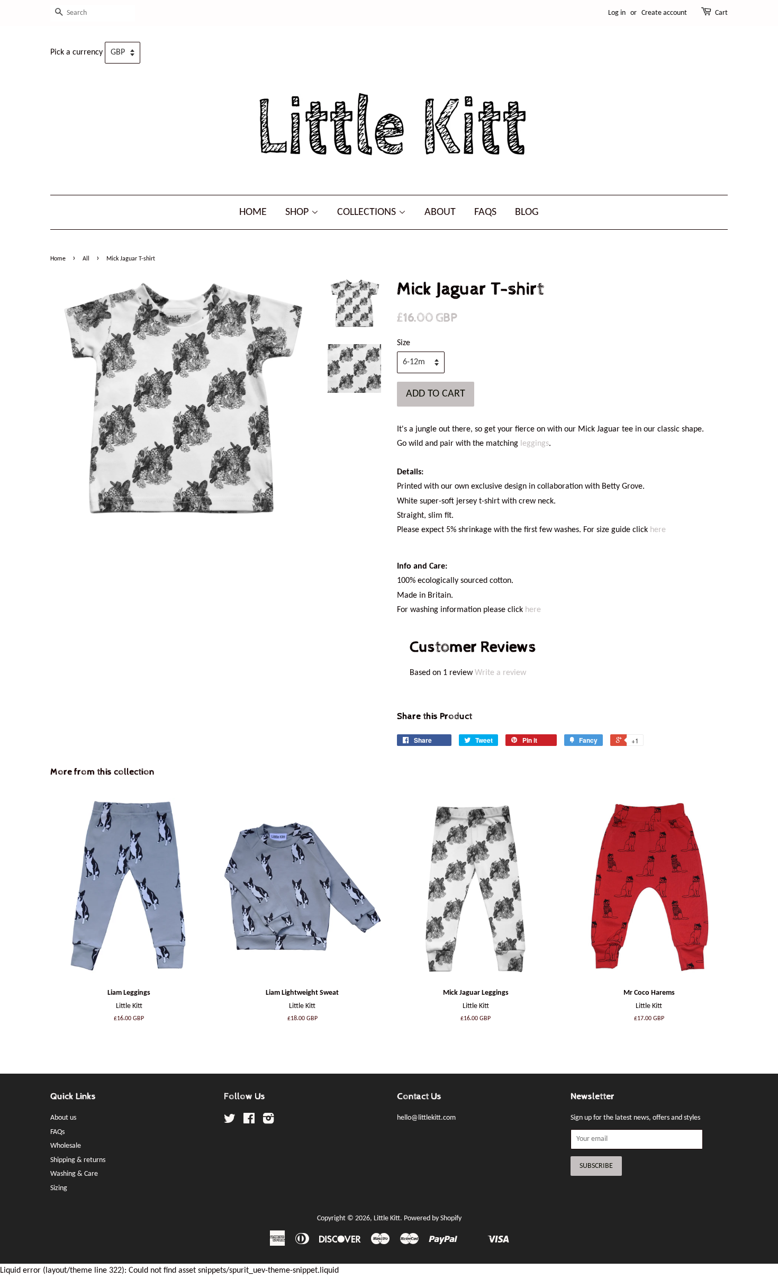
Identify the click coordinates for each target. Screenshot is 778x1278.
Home (253, 212)
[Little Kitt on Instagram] (268, 1121)
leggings (534, 443)
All (86, 259)
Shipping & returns (77, 1160)
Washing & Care (74, 1174)
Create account (664, 13)
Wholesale (65, 1145)
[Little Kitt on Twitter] (230, 1121)
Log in (617, 13)
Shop (298, 212)
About (440, 212)
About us (63, 1117)
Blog (527, 212)
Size (403, 343)
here (658, 530)
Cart (721, 13)
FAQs (485, 212)
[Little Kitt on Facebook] (249, 1121)
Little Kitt (387, 1218)
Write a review (500, 673)
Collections (368, 212)
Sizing (58, 1188)
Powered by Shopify (433, 1218)
